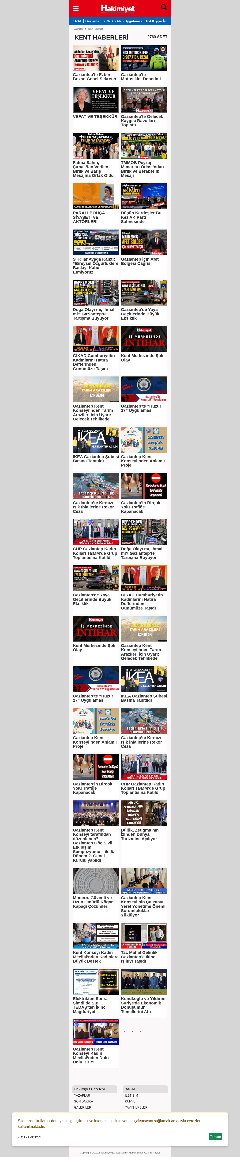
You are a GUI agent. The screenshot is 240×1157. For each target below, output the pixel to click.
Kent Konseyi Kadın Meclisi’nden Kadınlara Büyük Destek (96, 956)
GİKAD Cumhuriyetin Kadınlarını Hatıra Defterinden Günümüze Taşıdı (94, 362)
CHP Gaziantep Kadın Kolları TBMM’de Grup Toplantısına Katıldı (95, 553)
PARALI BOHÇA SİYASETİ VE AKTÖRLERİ (89, 217)
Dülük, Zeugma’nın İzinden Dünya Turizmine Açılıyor (140, 834)
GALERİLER (82, 1107)
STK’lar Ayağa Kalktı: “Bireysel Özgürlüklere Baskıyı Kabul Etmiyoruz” (95, 265)
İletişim (131, 1095)
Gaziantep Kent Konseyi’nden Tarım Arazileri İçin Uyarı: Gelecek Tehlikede (93, 412)
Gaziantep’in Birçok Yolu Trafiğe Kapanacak (140, 507)
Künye (129, 1101)
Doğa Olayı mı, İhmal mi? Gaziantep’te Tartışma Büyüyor (93, 313)
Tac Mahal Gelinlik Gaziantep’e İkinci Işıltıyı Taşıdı (139, 956)
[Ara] (164, 8)
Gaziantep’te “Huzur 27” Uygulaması (141, 408)
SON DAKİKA (83, 1101)
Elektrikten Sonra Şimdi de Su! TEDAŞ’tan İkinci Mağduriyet (90, 1005)
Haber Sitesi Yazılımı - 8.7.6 (144, 1152)
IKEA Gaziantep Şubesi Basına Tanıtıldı (96, 459)
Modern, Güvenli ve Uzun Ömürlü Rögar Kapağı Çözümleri (93, 902)
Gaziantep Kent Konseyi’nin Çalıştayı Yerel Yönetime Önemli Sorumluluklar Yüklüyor (144, 906)
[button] (76, 8)
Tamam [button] (215, 1137)
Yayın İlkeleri (136, 1107)
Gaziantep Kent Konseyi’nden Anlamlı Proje (143, 461)
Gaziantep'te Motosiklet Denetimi (141, 77)
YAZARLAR (81, 1095)
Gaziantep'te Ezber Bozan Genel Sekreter (94, 77)
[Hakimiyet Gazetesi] (118, 8)
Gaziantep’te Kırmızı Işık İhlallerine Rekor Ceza (93, 507)
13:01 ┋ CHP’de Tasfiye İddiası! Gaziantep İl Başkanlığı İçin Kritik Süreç (129, 21)
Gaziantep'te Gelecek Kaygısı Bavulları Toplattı (142, 120)
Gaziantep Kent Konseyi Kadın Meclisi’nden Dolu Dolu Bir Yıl (91, 1055)
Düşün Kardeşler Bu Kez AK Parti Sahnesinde (141, 217)
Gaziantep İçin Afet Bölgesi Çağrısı (140, 261)
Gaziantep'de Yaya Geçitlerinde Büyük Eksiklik (140, 313)
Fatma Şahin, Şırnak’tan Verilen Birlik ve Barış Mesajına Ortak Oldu (93, 169)
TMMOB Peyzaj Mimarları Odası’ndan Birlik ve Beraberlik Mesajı (142, 169)
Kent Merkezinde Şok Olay (142, 358)
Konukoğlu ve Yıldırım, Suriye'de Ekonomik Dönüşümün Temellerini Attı (144, 1005)
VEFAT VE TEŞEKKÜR (95, 116)
